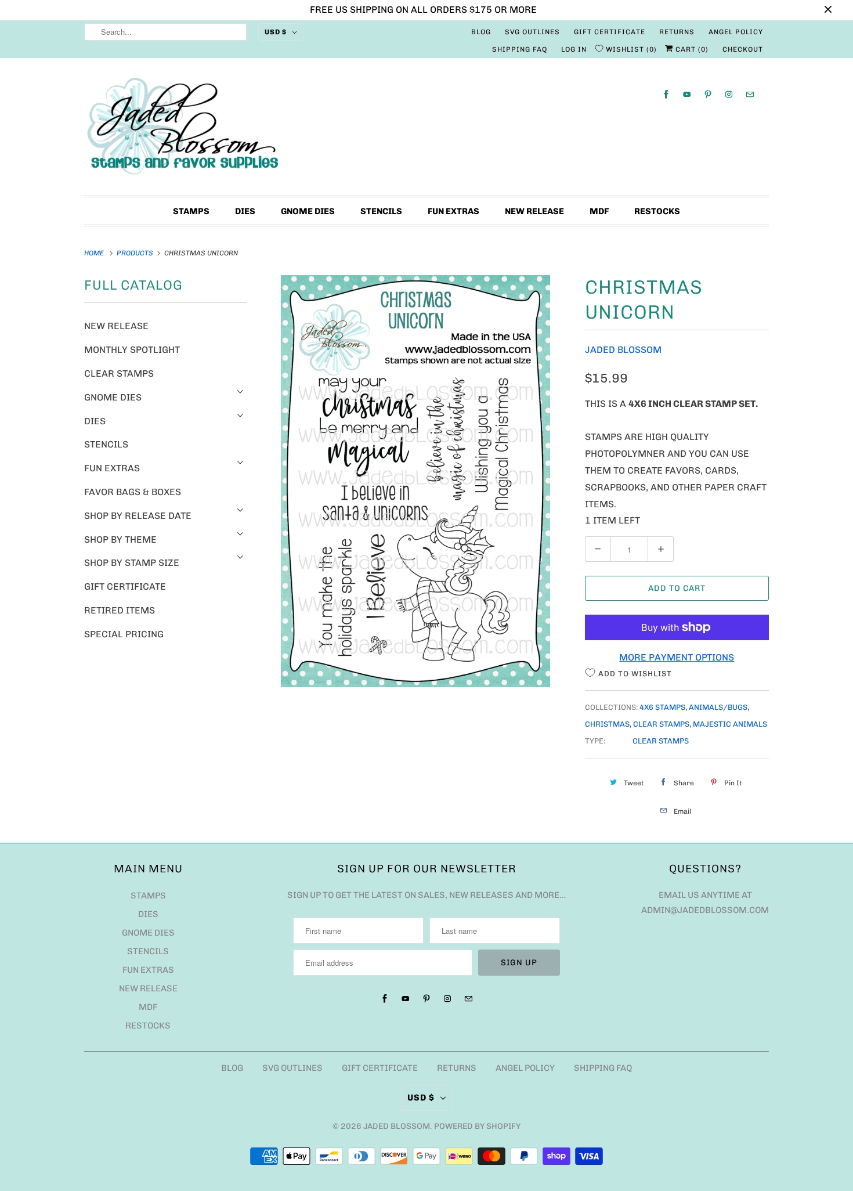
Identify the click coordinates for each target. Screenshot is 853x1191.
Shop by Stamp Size (131, 562)
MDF (599, 211)
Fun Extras (453, 211)
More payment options (676, 657)
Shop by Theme (120, 539)
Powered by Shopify (477, 1126)
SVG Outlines (532, 32)
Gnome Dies (308, 211)
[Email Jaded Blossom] (749, 94)
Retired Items (119, 610)
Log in (574, 49)
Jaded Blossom (623, 349)
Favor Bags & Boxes (132, 491)
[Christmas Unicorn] (415, 481)
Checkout (742, 49)
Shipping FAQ (519, 49)
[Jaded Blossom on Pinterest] (707, 94)
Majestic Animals (730, 724)
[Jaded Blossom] (426, 129)
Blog (481, 32)
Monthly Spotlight (132, 349)
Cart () (691, 49)
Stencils (381, 211)
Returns (677, 32)
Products (136, 253)
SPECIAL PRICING (124, 634)
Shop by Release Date (137, 515)
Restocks (657, 211)
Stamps (191, 211)
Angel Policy (736, 32)
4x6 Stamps (662, 707)
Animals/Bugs (718, 707)
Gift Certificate (609, 32)
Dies (245, 211)
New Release (534, 211)
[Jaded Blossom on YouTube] (687, 94)
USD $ (276, 32)
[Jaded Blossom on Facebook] (666, 94)
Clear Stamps (119, 373)
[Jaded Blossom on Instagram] (728, 94)
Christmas (607, 724)
